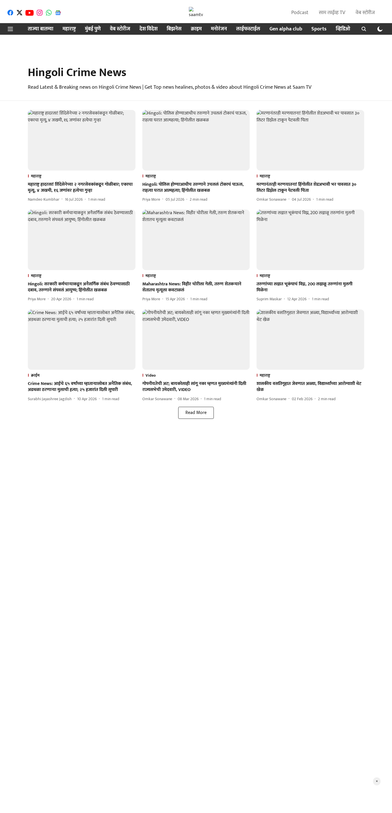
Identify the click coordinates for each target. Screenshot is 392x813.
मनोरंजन (219, 29)
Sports (319, 29)
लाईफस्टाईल (248, 29)
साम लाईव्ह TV (332, 12)
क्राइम (196, 29)
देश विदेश (148, 29)
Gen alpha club (285, 29)
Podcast (299, 12)
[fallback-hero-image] (81, 140)
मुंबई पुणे (93, 29)
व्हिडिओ (343, 29)
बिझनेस (174, 29)
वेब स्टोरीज (365, 12)
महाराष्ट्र (69, 29)
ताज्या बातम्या (40, 29)
